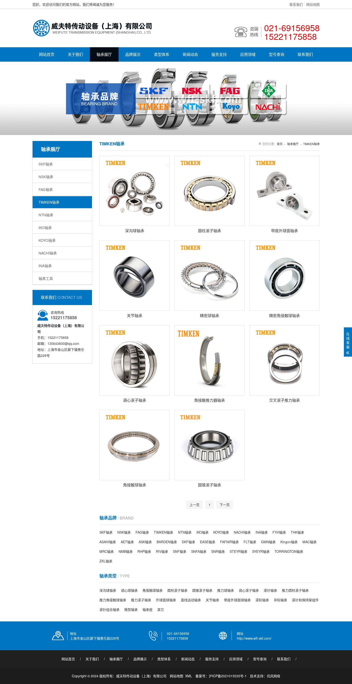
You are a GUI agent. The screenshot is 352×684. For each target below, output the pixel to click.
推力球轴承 (225, 590)
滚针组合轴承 (109, 609)
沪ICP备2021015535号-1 (228, 675)
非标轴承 (280, 599)
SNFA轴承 (198, 551)
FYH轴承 (279, 532)
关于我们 (75, 54)
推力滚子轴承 (141, 599)
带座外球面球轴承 (237, 599)
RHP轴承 (144, 551)
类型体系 (161, 54)
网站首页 (46, 54)
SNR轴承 (218, 551)
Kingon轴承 (289, 541)
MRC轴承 (106, 551)
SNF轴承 (179, 551)
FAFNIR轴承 (229, 541)
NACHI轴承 (48, 252)
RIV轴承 (162, 551)
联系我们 (296, 4)
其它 (160, 609)
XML (188, 675)
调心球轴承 (129, 590)
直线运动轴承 (191, 599)
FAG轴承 (46, 189)
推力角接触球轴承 (112, 599)
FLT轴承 (250, 541)
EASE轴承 (207, 541)
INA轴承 (45, 265)
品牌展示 (133, 54)
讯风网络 (273, 675)
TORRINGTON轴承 (288, 551)
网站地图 (313, 4)
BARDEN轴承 (167, 541)
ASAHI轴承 (107, 541)
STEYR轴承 (238, 551)
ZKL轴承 (105, 561)
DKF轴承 (188, 541)
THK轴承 (297, 532)
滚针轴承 (270, 590)
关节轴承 (212, 599)
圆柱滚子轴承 (177, 590)
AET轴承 (127, 541)
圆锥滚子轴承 (202, 590)
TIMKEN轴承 (49, 202)
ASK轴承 (145, 541)
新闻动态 (190, 54)
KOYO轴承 (47, 240)
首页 (280, 144)
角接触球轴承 (152, 590)
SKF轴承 (46, 163)
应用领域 (247, 54)
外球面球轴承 (166, 599)
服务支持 (219, 54)
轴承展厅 (104, 54)
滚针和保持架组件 (305, 599)
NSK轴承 (46, 176)
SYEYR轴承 (261, 551)
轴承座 (147, 609)
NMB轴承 (126, 551)
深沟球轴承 (107, 590)
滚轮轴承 (262, 599)
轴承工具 (46, 278)
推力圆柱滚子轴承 (295, 590)
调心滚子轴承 (249, 590)
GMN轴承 (268, 541)
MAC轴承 (309, 541)
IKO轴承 (45, 227)
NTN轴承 (46, 214)
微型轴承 (131, 609)
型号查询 (276, 54)
